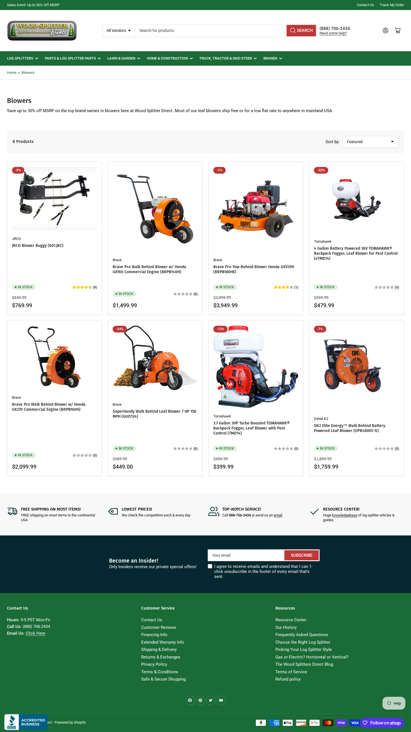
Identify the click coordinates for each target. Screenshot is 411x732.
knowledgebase (344, 515)
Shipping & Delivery (159, 649)
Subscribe (301, 555)
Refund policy (288, 679)
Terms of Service (291, 671)
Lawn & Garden (121, 58)
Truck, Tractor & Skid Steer (225, 58)
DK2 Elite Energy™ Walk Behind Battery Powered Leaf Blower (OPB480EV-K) (349, 428)
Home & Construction (167, 58)
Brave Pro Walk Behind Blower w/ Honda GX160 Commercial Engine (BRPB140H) (149, 269)
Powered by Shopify (70, 722)
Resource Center (290, 619)
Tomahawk (323, 241)
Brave (117, 260)
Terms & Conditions (159, 671)
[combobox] (226, 30)
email (278, 515)
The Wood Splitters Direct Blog (304, 664)
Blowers (28, 72)
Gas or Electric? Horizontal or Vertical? (311, 657)
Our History (286, 627)
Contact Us (365, 5)
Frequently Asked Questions (301, 634)
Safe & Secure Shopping (163, 679)
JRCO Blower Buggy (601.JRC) (37, 245)
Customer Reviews (158, 627)
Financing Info (154, 634)
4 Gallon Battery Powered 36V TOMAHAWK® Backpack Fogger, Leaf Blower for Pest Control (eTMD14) (356, 253)
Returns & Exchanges (160, 657)
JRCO (16, 239)
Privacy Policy (154, 664)
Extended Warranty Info (162, 642)
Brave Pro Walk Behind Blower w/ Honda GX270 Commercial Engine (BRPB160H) (49, 407)
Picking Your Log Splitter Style (303, 649)
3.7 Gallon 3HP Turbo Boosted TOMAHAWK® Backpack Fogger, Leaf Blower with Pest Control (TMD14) (251, 428)
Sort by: (332, 141)
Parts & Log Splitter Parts (70, 58)
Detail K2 (321, 419)
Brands (270, 58)
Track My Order (392, 5)
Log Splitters (20, 58)
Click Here (35, 633)
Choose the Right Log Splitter (302, 642)
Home (11, 72)
